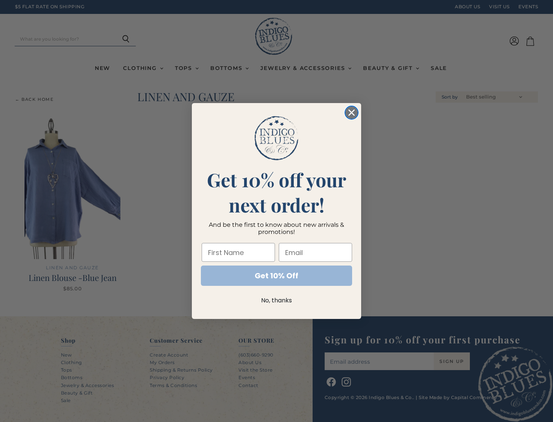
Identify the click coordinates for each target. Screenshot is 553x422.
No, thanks (276, 300)
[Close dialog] (351, 112)
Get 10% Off (276, 275)
